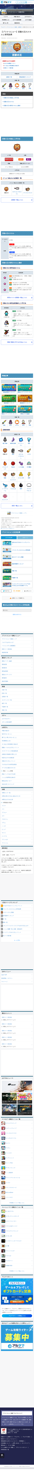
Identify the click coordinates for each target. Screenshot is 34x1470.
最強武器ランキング (9, 403)
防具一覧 (4, 693)
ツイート (7, 591)
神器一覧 (4, 710)
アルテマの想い (27, 1436)
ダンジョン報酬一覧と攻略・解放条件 (11, 929)
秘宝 (23, 88)
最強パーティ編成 (7, 661)
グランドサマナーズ (10, 1187)
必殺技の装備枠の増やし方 (9, 754)
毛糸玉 (13, 467)
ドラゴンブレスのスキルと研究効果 (11, 909)
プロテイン (5, 819)
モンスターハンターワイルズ (13, 1241)
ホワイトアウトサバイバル (12, 1177)
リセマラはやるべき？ (8, 642)
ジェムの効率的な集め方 (8, 777)
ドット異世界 (9, 1172)
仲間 (30, 88)
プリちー (4, 812)
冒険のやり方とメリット (8, 761)
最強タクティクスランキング (25, 392)
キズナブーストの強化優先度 (10, 751)
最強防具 (4, 667)
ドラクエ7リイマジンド (11, 1231)
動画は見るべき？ (7, 781)
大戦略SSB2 (8, 1265)
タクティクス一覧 (7, 700)
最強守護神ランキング (7, 915)
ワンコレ (7, 1182)
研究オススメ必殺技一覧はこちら (17, 297)
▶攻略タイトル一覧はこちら (17, 1202)
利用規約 (21, 1441)
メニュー (2, 1457)
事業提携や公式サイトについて (9, 1441)
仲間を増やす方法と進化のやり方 (11, 796)
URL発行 (18, 591)
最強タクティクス (7, 674)
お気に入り (29, 591)
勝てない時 (5, 23)
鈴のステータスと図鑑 (7, 912)
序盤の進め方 (17, 16)
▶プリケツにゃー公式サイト (7, 528)
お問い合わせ (15, 1443)
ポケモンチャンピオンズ (12, 1216)
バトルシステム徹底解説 (8, 645)
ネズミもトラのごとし (17, 192)
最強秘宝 (4, 678)
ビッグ (4, 829)
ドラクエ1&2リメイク (11, 1226)
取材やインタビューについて (8, 1439)
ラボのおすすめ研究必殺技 (9, 764)
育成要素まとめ (5, 19)
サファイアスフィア (10, 1123)
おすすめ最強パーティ (9, 63)
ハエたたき (13, 488)
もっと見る (17, 940)
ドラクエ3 (8, 1255)
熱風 (5, 477)
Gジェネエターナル (10, 1138)
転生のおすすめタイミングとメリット (11, 905)
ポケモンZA (8, 1236)
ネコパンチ (5, 499)
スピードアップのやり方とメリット (11, 932)
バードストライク (27, 192)
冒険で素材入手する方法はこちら (17, 342)
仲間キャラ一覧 (6, 792)
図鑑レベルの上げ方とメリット (10, 747)
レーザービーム (5, 489)
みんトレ (7, 1143)
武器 (4, 88)
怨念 (13, 454)
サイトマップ (25, 1443)
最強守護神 (5, 681)
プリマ (4, 805)
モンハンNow (9, 1162)
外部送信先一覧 (5, 1449)
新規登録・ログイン (6, 978)
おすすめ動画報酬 (17, 19)
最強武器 (4, 664)
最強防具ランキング (25, 403)
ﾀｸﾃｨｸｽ (17, 88)
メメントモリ (9, 1197)
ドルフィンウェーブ (10, 1128)
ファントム (5, 843)
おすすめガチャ (28, 16)
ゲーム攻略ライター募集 (7, 1447)
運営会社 (3, 1445)
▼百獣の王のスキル (8, 101)
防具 (10, 88)
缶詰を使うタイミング (8, 784)
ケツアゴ (4, 836)
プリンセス (5, 839)
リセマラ (6, 16)
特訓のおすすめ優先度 (8, 757)
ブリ (3, 809)
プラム (4, 822)
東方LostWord (9, 1192)
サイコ (4, 832)
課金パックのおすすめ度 (8, 774)
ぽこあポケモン (9, 1211)
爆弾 (21, 488)
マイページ (4, 981)
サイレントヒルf (9, 1250)
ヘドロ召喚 (21, 467)
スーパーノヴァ (21, 444)
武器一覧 (4, 690)
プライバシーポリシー (21, 1447)
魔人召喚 (5, 443)
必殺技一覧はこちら (17, 200)
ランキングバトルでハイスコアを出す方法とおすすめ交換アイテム (17, 925)
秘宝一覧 (4, 703)
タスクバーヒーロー (10, 1221)
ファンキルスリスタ (10, 1133)
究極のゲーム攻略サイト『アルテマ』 (10, 1436)
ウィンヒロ (8, 1153)
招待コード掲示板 (8, 68)
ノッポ (4, 826)
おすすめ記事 (8, 537)
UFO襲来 (29, 467)
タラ (3, 816)
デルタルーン (9, 1260)
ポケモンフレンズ (10, 1167)
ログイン (30, 2)
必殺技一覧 (9, 77)
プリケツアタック (29, 489)
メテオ (29, 454)
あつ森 (7, 1245)
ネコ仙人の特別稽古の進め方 (11, 65)
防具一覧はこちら (17, 505)
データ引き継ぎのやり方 (8, 767)
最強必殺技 (5, 671)
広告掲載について (5, 1443)
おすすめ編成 (28, 19)
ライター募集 (11, 1445)
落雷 (29, 477)
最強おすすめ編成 (25, 413)
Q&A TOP (4, 975)
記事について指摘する (18, 598)
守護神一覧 (5, 706)
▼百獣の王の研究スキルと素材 (11, 105)
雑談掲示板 (17, 23)
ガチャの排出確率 (7, 722)
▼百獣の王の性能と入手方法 (10, 97)
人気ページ (25, 537)
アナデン (7, 1148)
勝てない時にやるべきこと (9, 737)
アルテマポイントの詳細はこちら (17, 1315)
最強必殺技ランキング (25, 77)
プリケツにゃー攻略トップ (9, 639)
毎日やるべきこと (7, 734)
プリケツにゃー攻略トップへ (19, 513)
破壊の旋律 (13, 443)
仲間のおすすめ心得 (7, 799)
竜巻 (29, 443)
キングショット (9, 1158)
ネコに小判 (21, 477)
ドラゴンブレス (5, 468)
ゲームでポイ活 (21, 2)
